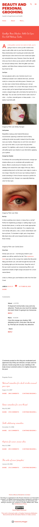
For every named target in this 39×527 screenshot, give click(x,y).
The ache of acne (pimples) (13, 460)
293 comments (13, 449)
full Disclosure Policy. (20, 504)
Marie (10, 317)
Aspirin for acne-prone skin (14, 441)
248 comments (13, 393)
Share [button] (4, 289)
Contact (28, 494)
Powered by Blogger (20, 522)
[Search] (31, 3)
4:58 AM (15, 317)
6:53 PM (16, 303)
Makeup (10, 286)
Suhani (10, 303)
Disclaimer (21, 494)
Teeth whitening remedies (12, 423)
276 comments (13, 467)
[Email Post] (16, 286)
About (13, 20)
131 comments (13, 430)
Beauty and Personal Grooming (14, 8)
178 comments (13, 412)
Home (4, 20)
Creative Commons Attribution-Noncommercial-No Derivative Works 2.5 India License (20, 513)
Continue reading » (29, 393)
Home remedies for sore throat (15, 404)
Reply (10, 313)
